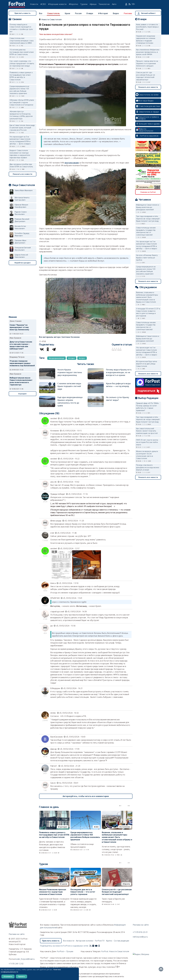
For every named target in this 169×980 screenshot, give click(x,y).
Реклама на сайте (17, 934)
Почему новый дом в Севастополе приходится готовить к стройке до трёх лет (21, 28)
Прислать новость (22, 13)
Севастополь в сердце (149, 112)
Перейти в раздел (22, 263)
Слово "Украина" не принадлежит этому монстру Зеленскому (19, 327)
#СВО (43, 4)
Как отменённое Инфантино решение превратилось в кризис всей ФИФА (147, 51)
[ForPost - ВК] (93, 945)
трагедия (63, 827)
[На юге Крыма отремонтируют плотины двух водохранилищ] (47, 369)
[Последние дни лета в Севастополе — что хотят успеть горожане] (85, 869)
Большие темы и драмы (149, 124)
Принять (21, 976)
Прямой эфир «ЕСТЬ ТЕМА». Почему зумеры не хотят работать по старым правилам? (147, 406)
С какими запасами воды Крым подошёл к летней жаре (69, 386)
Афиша (93, 4)
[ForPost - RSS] (90, 945)
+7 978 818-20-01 (140, 932)
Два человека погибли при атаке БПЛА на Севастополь (21, 165)
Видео (116, 13)
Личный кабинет (148, 13)
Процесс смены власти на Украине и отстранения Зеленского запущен (147, 63)
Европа (127, 884)
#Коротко (73, 4)
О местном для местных (149, 106)
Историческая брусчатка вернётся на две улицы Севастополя (146, 363)
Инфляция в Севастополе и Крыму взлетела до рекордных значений (147, 207)
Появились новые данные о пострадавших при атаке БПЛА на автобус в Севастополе (54, 834)
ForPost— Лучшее (65, 951)
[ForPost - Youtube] (96, 945)
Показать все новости (22, 174)
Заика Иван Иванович (24, 190)
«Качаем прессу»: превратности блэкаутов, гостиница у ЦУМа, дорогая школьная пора (21, 115)
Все (40, 13)
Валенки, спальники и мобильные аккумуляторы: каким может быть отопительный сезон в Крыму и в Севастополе (117, 837)
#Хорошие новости (57, 4)
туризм (64, 884)
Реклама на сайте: (141, 925)
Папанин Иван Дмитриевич (20, 241)
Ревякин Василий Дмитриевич (22, 220)
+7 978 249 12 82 (16, 963)
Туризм (83, 4)
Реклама (128, 13)
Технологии (104, 4)
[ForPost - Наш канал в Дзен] (100, 945)
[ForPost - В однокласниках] (99, 945)
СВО (97, 827)
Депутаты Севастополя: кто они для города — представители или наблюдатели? (21, 345)
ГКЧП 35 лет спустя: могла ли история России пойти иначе (147, 442)
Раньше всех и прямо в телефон (148, 118)
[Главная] (17, 3)
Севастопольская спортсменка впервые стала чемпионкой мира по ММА (22, 40)
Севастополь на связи (149, 94)
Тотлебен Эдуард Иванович (22, 234)
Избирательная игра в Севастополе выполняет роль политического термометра (21, 381)
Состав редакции (121, 940)
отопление (125, 827)
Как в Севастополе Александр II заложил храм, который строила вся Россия (22, 127)
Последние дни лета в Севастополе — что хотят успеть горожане (82, 891)
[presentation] (120, 805)
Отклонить (8, 976)
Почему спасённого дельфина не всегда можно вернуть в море (147, 467)
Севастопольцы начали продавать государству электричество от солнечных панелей (146, 231)
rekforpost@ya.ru (140, 936)
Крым (67, 13)
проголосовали (72, 162)
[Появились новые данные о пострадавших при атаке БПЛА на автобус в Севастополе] (54, 812)
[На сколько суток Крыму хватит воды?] (96, 397)
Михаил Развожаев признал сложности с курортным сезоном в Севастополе (52, 891)
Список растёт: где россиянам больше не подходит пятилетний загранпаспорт (117, 891)
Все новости (68, 940)
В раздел (22, 394)
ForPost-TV (99, 940)
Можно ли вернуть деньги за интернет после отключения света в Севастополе (147, 455)
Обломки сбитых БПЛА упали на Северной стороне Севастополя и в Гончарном (22, 102)
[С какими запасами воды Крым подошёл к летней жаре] (47, 383)
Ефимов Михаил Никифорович (21, 205)
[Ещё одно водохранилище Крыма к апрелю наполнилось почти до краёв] (47, 397)
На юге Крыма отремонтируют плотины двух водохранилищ (69, 372)
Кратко (109, 940)
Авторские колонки (84, 940)
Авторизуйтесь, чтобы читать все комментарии (86, 796)
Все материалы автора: (59, 337)
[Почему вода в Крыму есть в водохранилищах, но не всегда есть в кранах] (96, 369)
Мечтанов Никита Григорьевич (22, 198)
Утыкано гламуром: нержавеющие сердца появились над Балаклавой (22, 363)
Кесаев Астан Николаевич (20, 227)
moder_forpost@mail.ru (25, 959)
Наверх (161, 969)
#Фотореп (103, 13)
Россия (78, 13)
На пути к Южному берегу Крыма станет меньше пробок (147, 257)
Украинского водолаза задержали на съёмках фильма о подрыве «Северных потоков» (145, 39)
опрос (96, 884)
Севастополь (53, 13)
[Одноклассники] (48, 349)
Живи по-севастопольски (146, 130)
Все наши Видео (146, 101)
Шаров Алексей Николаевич (21, 256)
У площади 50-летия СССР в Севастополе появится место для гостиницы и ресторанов (148, 312)
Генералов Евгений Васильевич (23, 248)
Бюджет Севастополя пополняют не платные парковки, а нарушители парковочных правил (20, 154)
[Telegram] (54, 349)
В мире (90, 13)
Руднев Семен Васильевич (21, 213)
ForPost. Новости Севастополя (115, 951)
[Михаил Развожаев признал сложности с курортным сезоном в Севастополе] (54, 869)
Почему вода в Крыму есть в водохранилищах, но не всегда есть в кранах (119, 372)
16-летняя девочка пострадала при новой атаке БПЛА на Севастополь (22, 51)
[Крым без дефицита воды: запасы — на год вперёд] (96, 383)
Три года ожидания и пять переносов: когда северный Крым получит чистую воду (148, 218)
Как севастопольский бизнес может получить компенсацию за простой (147, 430)
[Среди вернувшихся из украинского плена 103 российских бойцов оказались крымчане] (85, 812)
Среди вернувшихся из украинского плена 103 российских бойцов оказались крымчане (85, 836)
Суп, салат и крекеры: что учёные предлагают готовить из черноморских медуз (22, 63)
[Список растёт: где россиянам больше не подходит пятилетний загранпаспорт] (117, 869)
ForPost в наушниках (149, 136)
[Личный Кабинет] (126, 4)
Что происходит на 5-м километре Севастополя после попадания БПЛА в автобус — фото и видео (20, 140)
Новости (34, 4)
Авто (114, 4)
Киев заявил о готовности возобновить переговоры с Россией (147, 26)
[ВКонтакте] (42, 349)
